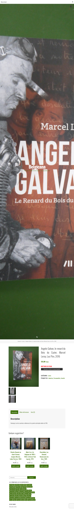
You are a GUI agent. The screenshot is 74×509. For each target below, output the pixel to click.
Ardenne (21, 484)
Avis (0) (33, 412)
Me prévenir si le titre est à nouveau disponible (52, 369)
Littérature (26, 494)
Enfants (30, 490)
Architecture (17, 484)
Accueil (19, 341)
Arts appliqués (29, 484)
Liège (30, 494)
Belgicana (37, 166)
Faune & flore (12, 492)
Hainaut (33, 492)
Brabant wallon (23, 486)
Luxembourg (12, 496)
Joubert (14, 494)
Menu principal (4, 2)
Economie (21, 490)
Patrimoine (12, 498)
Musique (20, 496)
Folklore (16, 492)
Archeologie (12, 484)
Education (26, 490)
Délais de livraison (24, 412)
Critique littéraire (19, 488)
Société (63, 378)
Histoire (11, 494)
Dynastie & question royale (14, 490)
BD (14, 486)
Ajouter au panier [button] (15, 466)
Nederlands (29, 496)
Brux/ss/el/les (29, 486)
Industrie (51, 378)
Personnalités (57, 378)
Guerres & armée (28, 492)
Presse (11, 500)
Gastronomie (21, 492)
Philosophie (22, 498)
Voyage (34, 500)
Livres (23, 341)
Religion (14, 500)
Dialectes (24, 488)
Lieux (22, 494)
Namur (24, 496)
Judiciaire (18, 494)
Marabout (16, 496)
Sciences (18, 500)
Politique (33, 498)
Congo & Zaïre (12, 488)
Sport (26, 500)
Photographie (28, 498)
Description (14, 412)
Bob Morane (18, 486)
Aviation (11, 486)
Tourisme (29, 500)
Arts (25, 484)
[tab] (14, 412)
